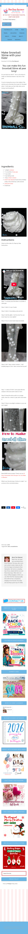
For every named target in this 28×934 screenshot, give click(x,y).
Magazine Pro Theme (18, 927)
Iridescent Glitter (8, 183)
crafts (8, 544)
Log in (22, 928)
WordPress (17, 928)
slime (9, 546)
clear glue (15, 172)
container (11, 170)
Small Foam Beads (9, 179)
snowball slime (14, 546)
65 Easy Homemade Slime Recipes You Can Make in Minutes (13, 475)
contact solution (12, 178)
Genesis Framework (9, 928)
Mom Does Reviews (14, 10)
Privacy (9, 883)
